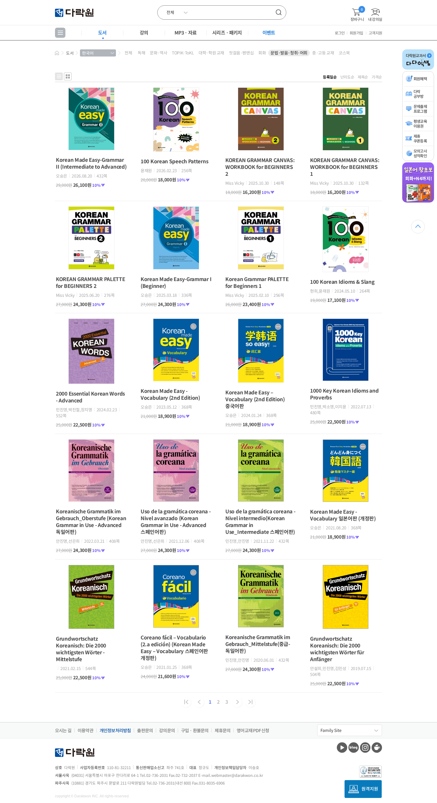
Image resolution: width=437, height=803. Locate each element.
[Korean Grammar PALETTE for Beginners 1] (261, 268)
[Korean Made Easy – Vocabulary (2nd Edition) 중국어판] (261, 381)
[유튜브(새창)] (342, 747)
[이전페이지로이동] (199, 702)
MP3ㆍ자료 (186, 32)
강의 (144, 32)
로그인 (340, 33)
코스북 (344, 53)
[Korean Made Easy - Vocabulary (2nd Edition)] (176, 379)
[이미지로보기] (68, 76)
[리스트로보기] (59, 76)
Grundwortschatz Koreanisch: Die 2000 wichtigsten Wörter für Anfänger (337, 649)
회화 (262, 53)
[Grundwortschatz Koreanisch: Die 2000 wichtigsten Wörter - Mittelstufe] (91, 627)
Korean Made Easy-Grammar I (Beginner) (176, 282)
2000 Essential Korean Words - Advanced (90, 397)
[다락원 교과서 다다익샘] (418, 68)
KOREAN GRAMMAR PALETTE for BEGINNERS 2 (90, 282)
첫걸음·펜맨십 (241, 53)
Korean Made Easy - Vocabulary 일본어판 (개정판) (343, 515)
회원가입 (356, 33)
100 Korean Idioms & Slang (342, 281)
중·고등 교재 (323, 53)
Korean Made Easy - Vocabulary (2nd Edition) (170, 394)
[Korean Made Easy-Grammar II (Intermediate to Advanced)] (91, 148)
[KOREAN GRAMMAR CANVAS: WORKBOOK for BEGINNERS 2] (261, 149)
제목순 (363, 77)
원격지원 (369, 788)
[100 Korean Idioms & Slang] (346, 270)
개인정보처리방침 (115, 730)
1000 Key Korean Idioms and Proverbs (344, 394)
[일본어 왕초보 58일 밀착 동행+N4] (418, 201)
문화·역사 (158, 53)
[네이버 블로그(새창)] (353, 747)
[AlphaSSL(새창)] (370, 772)
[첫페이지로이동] (186, 702)
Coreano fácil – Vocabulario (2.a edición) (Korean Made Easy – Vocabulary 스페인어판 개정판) (174, 647)
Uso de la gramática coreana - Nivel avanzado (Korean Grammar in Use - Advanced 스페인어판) (175, 521)
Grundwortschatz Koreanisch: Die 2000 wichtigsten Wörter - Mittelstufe (81, 649)
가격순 (377, 77)
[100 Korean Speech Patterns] (176, 150)
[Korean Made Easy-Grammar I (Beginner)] (176, 268)
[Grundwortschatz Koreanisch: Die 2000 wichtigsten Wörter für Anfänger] (346, 627)
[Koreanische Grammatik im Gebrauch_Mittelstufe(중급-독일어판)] (261, 626)
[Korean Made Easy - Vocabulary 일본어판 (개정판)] (346, 500)
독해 (141, 53)
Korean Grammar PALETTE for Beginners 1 (256, 282)
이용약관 (85, 730)
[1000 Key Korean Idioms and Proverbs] (346, 379)
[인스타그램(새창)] (365, 747)
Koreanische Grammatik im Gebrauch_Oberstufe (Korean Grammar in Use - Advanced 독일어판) (91, 521)
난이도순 (347, 77)
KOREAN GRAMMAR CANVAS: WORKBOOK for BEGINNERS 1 (344, 166)
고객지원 (375, 33)
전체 (128, 53)
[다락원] (75, 12)
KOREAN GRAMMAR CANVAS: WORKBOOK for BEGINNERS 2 (260, 166)
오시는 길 (63, 730)
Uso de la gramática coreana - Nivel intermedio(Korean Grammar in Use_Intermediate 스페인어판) (260, 521)
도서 (102, 32)
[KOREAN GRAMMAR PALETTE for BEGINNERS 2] (91, 268)
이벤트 (268, 32)
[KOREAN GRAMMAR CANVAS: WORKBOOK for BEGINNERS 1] (346, 149)
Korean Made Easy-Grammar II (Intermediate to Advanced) (91, 163)
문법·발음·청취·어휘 (289, 53)
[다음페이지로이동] (237, 702)
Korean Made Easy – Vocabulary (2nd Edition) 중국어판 (255, 399)
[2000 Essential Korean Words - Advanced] (91, 382)
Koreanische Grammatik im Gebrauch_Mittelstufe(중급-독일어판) (257, 643)
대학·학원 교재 (211, 53)
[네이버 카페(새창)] (377, 747)
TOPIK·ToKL (183, 53)
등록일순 (330, 77)
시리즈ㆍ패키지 (227, 32)
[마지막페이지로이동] (250, 702)
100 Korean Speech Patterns (174, 161)
